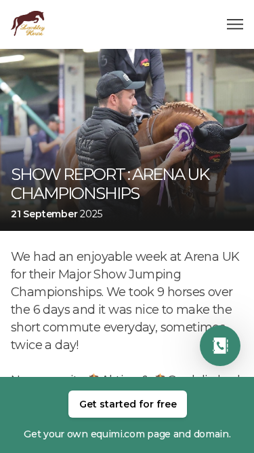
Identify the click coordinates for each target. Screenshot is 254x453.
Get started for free (128, 404)
